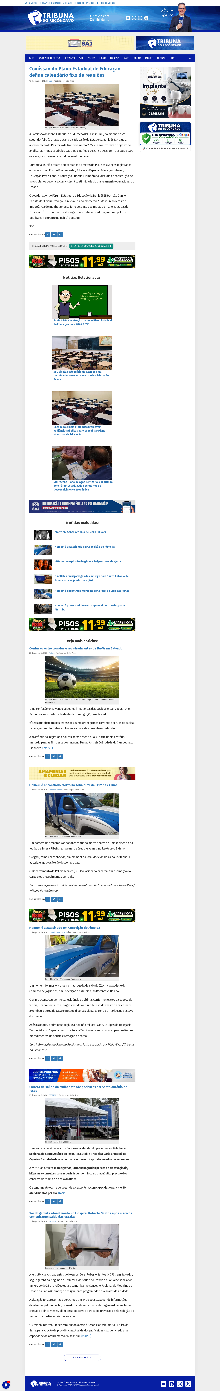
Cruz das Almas (55, 790)
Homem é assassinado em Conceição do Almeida (85, 546)
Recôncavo (70, 58)
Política (91, 58)
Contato (68, 3)
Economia (114, 58)
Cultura (137, 58)
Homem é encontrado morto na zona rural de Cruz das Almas (92, 590)
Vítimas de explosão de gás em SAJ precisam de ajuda (88, 561)
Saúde (126, 58)
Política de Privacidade (85, 3)
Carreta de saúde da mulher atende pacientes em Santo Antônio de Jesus (78, 1088)
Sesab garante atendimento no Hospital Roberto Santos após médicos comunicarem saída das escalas (80, 1215)
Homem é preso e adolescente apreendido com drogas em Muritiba (90, 607)
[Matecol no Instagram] (82, 261)
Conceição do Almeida (58, 932)
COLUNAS (161, 58)
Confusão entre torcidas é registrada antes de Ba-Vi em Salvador (76, 648)
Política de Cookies (106, 3)
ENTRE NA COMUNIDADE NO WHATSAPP (92, 246)
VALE (81, 58)
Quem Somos (31, 3)
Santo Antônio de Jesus (49, 58)
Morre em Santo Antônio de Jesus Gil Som (80, 532)
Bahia (49, 81)
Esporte (149, 58)
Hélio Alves (44, 3)
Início (59, 1382)
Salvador (52, 1221)
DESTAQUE (53, 1095)
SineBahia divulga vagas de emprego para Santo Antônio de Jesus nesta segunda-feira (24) (92, 578)
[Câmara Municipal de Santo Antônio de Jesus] (82, 506)
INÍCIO (31, 58)
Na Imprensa (57, 3)
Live (173, 58)
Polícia (103, 58)
